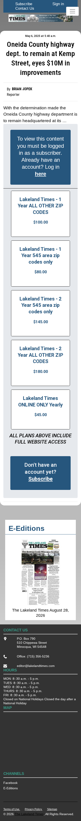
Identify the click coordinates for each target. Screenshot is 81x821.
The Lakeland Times (29, 814)
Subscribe (23, 4)
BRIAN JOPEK (22, 89)
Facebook (10, 783)
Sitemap (52, 809)
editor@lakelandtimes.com (36, 666)
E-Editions (10, 788)
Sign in (58, 4)
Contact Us (24, 8)
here (40, 174)
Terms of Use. (11, 809)
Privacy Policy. (33, 809)
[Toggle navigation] (72, 11)
